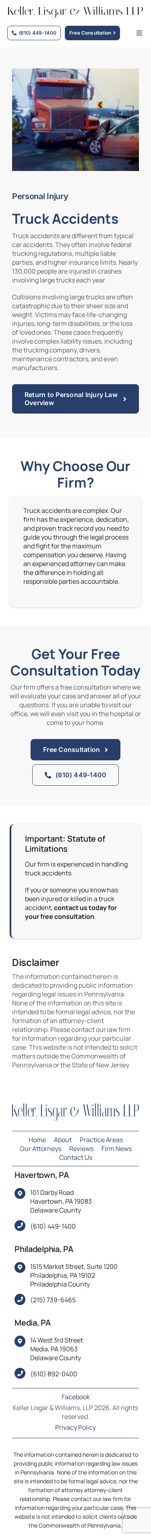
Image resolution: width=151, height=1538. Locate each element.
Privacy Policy (75, 1427)
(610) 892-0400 (53, 1373)
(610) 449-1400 (53, 1226)
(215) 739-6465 (53, 1299)
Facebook (76, 1396)
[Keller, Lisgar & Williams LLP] (75, 1106)
